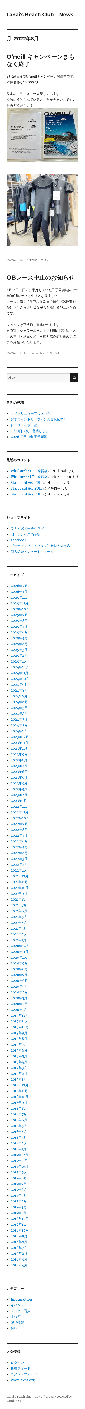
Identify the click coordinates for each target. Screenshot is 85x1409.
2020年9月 (19, 963)
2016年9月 (19, 1236)
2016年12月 (20, 1219)
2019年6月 (19, 1050)
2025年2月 (19, 655)
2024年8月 (19, 690)
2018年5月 (19, 1126)
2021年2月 (19, 934)
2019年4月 (19, 1062)
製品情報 (17, 1322)
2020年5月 (19, 986)
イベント (17, 1305)
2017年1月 (18, 1213)
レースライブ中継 (24, 425)
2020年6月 (19, 981)
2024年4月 (19, 713)
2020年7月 (19, 975)
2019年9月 (19, 1033)
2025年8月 (19, 621)
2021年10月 (19, 888)
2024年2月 (19, 725)
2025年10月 (20, 609)
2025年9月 (19, 615)
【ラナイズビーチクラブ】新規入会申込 (40, 546)
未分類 (33, 260)
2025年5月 (19, 638)
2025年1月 (19, 661)
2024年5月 (19, 708)
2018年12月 (19, 1085)
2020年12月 (20, 946)
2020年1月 (19, 1010)
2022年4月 (19, 853)
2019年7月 (19, 1044)
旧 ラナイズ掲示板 (25, 534)
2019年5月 (19, 1056)
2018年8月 (19, 1108)
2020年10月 (20, 957)
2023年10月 (20, 748)
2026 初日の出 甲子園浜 (29, 437)
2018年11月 (19, 1091)
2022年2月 (19, 864)
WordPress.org (23, 1380)
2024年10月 (20, 679)
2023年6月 (19, 772)
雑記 (14, 1328)
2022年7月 (19, 835)
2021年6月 (19, 911)
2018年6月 (19, 1120)
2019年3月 (19, 1068)
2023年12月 (20, 737)
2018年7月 (19, 1114)
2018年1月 (18, 1149)
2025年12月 (20, 597)
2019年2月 (19, 1073)
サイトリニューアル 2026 (30, 413)
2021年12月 (19, 876)
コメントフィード (24, 1374)
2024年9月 (19, 684)
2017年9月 (19, 1172)
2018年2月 (19, 1143)
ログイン (17, 1362)
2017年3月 (19, 1207)
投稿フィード (21, 1368)
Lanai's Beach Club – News (40, 14)
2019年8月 (19, 1039)
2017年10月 (19, 1166)
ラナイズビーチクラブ (27, 528)
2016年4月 (19, 1265)
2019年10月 (20, 1027)
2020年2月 (19, 1004)
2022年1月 (19, 870)
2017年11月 (19, 1161)
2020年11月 (19, 951)
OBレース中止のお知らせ (41, 277)
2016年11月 (19, 1224)
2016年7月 (19, 1248)
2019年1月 (19, 1079)
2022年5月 (19, 847)
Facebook (18, 540)
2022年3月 (19, 859)
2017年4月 (19, 1201)
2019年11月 (19, 1021)
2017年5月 (19, 1195)
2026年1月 (19, 592)
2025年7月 (19, 626)
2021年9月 (19, 893)
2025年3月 (19, 650)
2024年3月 (19, 719)
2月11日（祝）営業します (30, 431)
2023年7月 (19, 766)
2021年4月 (19, 922)
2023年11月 (19, 742)
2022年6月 (19, 841)
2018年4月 (19, 1131)
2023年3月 (19, 789)
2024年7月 (19, 696)
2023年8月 (19, 760)
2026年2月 (19, 586)
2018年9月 (19, 1102)
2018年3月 (19, 1137)
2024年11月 (19, 673)
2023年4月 (19, 783)
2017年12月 (19, 1155)
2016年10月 (20, 1230)
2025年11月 (19, 603)
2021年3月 (19, 928)
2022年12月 (20, 806)
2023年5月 (19, 777)
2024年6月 (19, 702)
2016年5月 (19, 1259)
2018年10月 (19, 1097)
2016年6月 (19, 1253)
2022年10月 (20, 818)
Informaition (37, 353)
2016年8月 (19, 1242)
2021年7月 (19, 905)
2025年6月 (19, 632)
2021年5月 (19, 917)
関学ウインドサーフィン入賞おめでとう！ (42, 419)
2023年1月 (19, 801)
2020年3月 (19, 998)
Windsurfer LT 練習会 (29, 471)
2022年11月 (19, 812)
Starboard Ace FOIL (26, 482)
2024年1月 (19, 731)
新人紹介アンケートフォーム (32, 551)
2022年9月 (19, 824)
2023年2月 (19, 795)
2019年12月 (20, 1015)
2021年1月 (18, 940)
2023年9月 (19, 754)
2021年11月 (19, 882)
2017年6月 (19, 1190)
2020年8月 (19, 969)
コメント (46, 260)
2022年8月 (19, 830)
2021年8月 (19, 899)
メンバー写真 (21, 1311)
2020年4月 (19, 992)
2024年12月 (20, 667)
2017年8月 (19, 1178)
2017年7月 (19, 1184)
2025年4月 (19, 644)
